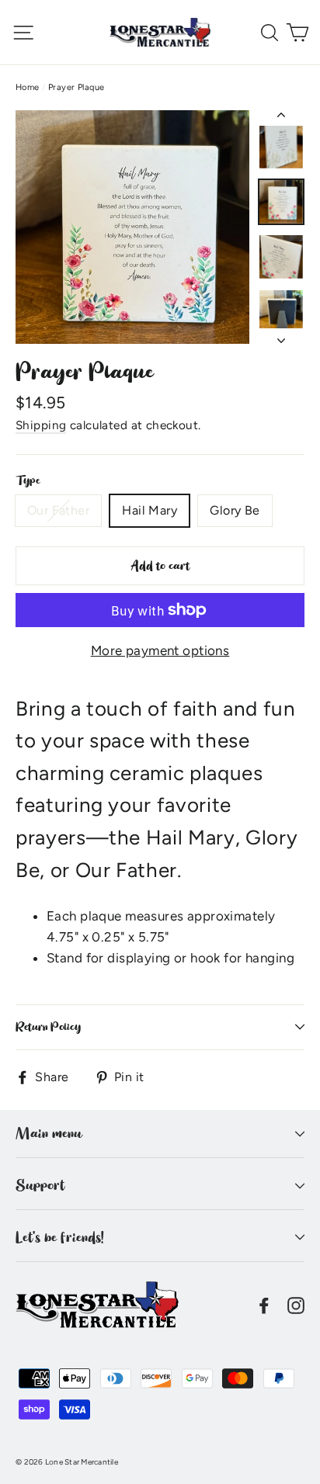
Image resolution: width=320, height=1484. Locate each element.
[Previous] (281, 118)
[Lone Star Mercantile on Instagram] (295, 1304)
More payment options (160, 650)
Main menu (49, 1133)
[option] (132, 227)
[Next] (281, 336)
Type (28, 480)
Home (28, 87)
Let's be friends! (60, 1237)
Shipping (41, 425)
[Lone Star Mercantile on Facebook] (264, 1304)
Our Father (58, 510)
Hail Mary (149, 510)
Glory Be (234, 510)
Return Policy (48, 1027)
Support (40, 1185)
